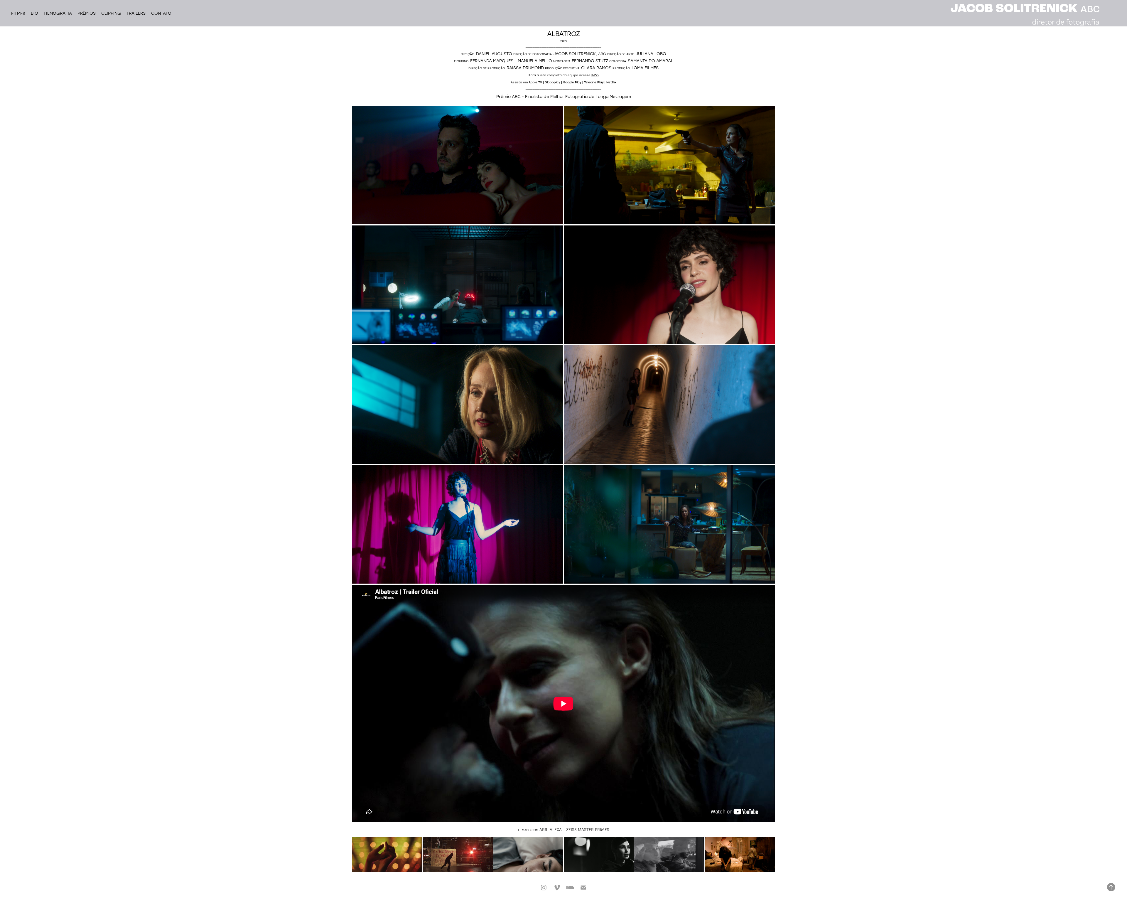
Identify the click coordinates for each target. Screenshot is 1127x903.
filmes (18, 13)
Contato (161, 13)
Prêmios (86, 13)
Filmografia (58, 13)
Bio (34, 13)
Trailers (136, 13)
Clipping (111, 13)
